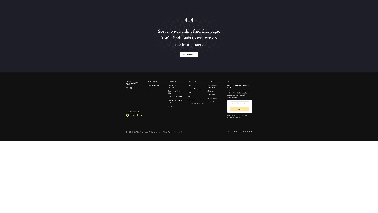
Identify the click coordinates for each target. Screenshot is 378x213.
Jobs (189, 96)
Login (149, 89)
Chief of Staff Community (212, 86)
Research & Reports (194, 89)
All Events (171, 106)
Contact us (211, 94)
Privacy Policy (167, 132)
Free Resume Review (195, 100)
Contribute (211, 102)
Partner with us (212, 98)
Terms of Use (178, 132)
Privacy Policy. (237, 117)
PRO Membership (153, 85)
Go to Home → (189, 54)
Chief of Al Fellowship (175, 97)
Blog (189, 85)
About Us (211, 91)
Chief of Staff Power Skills (175, 92)
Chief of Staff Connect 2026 (175, 101)
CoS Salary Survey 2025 (196, 103)
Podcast (190, 92)
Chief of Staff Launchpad (172, 86)
